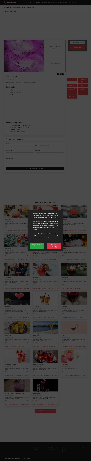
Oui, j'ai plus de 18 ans (37, 246)
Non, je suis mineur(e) (54, 246)
